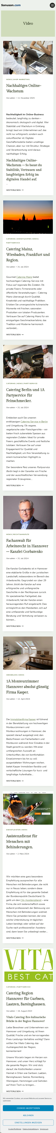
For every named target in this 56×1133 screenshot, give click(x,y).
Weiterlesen (15, 190)
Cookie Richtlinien (14, 1129)
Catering (10, 239)
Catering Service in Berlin (34, 421)
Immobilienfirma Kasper (23, 719)
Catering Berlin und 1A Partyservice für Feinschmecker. (25, 395)
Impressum (44, 1129)
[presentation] (28, 57)
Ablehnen (28, 1115)
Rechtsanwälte (21, 534)
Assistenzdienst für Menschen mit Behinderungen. (21, 841)
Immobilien (11, 675)
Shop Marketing (21, 79)
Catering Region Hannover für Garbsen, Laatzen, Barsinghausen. (26, 998)
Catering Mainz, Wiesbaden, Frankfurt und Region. (28, 254)
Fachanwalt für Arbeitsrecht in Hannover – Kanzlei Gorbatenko (27, 546)
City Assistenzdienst (31, 900)
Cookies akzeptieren (28, 1108)
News (9, 79)
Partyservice (13, 243)
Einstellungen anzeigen (28, 1122)
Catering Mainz (24, 277)
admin (12, 98)
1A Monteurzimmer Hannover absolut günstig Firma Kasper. (27, 686)
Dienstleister (24, 239)
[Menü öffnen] (52, 5)
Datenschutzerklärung (31, 1129)
